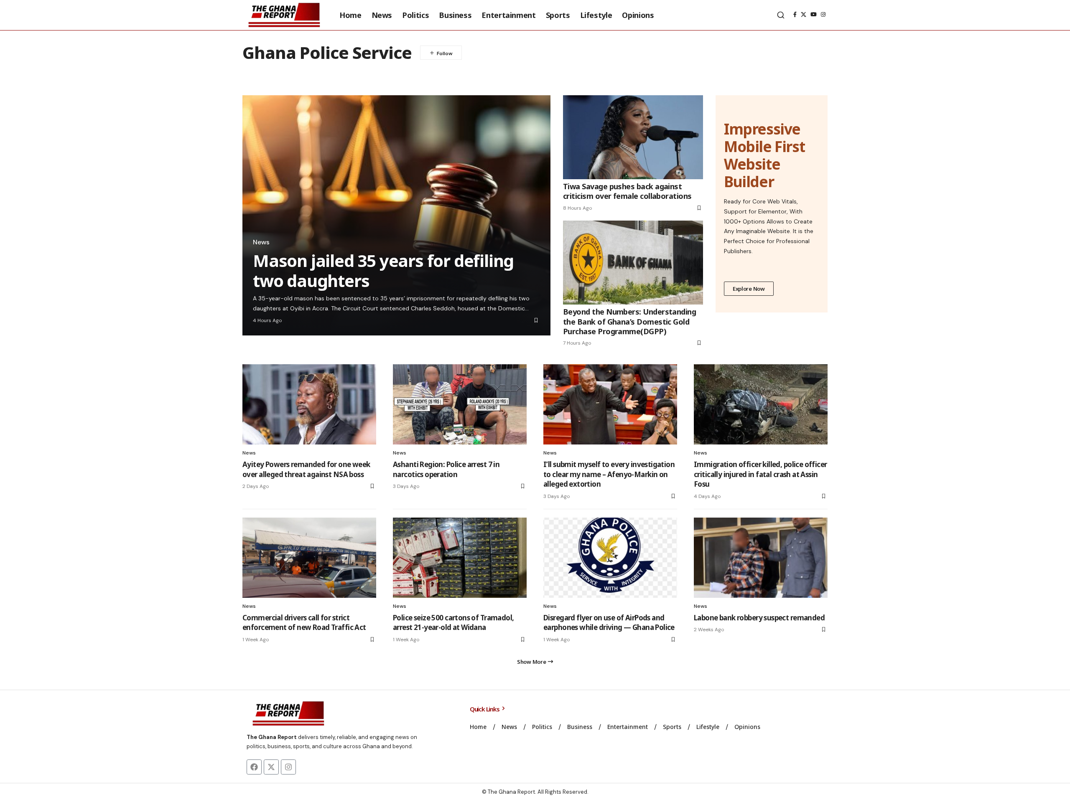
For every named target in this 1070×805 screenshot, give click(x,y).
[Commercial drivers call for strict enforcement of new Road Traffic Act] (309, 558)
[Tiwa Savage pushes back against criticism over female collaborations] (633, 137)
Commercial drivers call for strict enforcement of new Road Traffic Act (304, 622)
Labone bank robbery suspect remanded (759, 617)
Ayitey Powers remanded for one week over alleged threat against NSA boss (306, 469)
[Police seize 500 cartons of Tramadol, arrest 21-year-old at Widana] (460, 558)
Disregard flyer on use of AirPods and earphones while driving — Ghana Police (609, 622)
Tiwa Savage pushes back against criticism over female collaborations (627, 191)
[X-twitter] (271, 767)
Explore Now (749, 288)
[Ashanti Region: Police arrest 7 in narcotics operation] (460, 404)
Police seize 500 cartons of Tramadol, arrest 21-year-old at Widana (453, 622)
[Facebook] (795, 14)
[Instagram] (823, 14)
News (261, 242)
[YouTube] (813, 14)
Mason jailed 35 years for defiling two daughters (383, 270)
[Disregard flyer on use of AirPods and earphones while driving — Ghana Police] (610, 558)
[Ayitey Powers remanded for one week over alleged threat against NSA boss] (309, 404)
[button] (781, 15)
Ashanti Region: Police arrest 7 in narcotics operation (446, 469)
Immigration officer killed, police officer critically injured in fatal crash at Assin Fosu (760, 474)
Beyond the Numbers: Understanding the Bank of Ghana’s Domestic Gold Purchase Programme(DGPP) (629, 321)
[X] (803, 14)
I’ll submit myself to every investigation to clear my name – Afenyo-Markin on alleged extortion (609, 474)
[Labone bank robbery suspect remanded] (761, 558)
